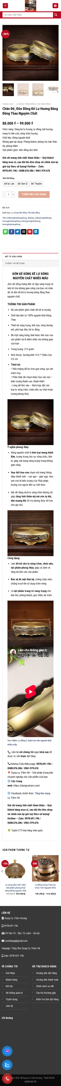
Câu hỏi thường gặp (46, 992)
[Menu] (5, 5)
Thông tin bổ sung (15, 263)
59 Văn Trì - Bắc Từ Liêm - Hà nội (22, 933)
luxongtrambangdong (11, 224)
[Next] (53, 52)
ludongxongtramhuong (30, 221)
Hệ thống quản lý (14, 992)
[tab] (30, 256)
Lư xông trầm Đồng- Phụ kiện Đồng (33, 104)
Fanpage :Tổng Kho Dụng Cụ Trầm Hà (21, 948)
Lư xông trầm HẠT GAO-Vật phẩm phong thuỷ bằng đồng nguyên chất (15, 887)
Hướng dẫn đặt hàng (46, 973)
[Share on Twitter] (17, 232)
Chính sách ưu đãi (45, 986)
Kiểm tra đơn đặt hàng (47, 999)
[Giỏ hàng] (55, 5)
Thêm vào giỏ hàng (34, 194)
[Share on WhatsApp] (5, 232)
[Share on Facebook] (11, 232)
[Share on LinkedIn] (36, 232)
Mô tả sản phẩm (13, 256)
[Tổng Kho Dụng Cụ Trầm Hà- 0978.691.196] (30, 5)
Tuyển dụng (11, 999)
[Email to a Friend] (24, 232)
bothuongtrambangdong (17, 218)
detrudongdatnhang (43, 218)
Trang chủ (7, 104)
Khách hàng (11, 979)
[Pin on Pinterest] (30, 232)
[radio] (9, 183)
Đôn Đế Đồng (8, 178)
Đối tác (9, 986)
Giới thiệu (10, 973)
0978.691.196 (10, 925)
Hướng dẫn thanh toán (47, 979)
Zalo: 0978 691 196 (13, 955)
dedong (31, 218)
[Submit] (56, 15)
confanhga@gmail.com (16, 940)
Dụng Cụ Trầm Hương (15, 918)
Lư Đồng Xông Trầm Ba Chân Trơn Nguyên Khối (45, 886)
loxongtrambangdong (11, 221)
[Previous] (8, 52)
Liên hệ (9, 1005)
